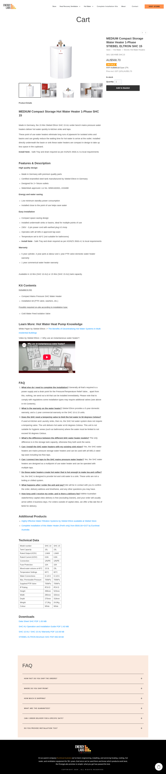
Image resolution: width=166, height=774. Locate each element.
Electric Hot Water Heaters (134, 50)
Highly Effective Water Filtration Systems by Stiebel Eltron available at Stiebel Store (58, 521)
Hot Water (117, 50)
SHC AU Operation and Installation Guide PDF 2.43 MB (44, 626)
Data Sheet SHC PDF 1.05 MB (33, 621)
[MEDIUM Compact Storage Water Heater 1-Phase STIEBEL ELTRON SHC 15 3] (91, 90)
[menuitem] (142, 32)
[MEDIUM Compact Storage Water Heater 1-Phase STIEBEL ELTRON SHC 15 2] (68, 90)
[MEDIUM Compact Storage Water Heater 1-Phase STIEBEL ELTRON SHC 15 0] (30, 90)
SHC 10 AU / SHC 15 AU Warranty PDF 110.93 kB (41, 632)
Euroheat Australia (64, 758)
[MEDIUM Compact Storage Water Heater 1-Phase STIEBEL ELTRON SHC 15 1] (49, 90)
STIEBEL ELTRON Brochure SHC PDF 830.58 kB (41, 637)
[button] (159, 767)
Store (108, 50)
